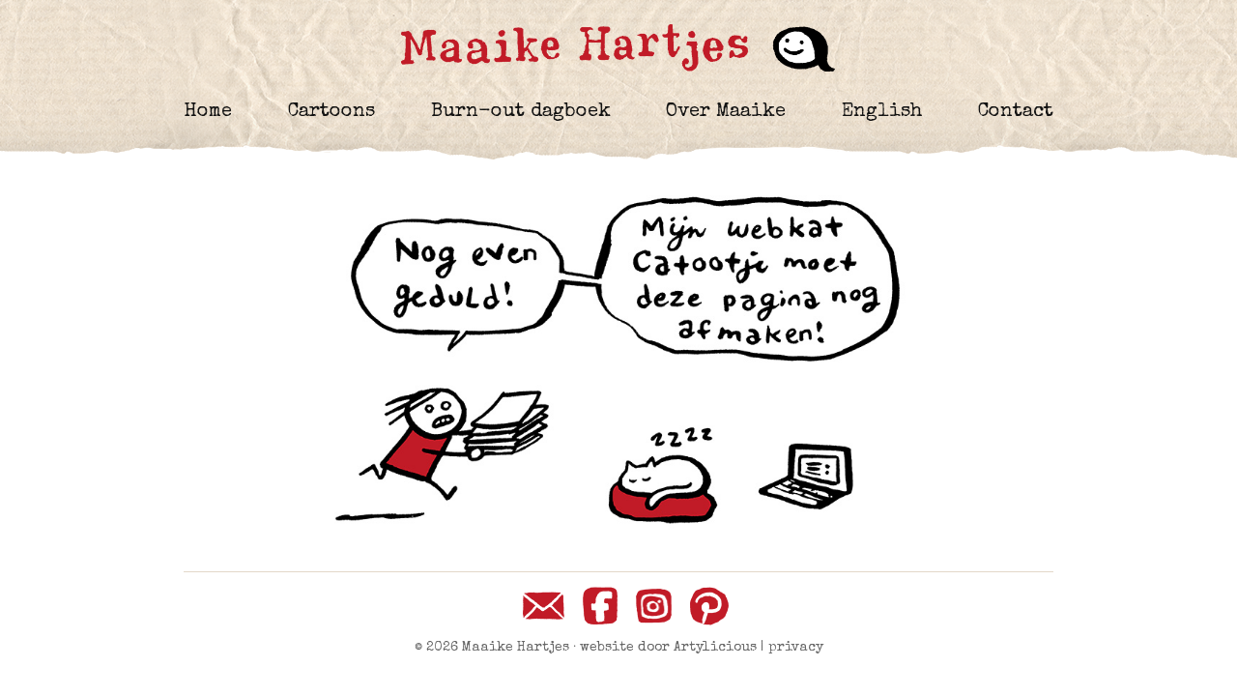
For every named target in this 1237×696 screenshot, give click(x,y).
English (882, 112)
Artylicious (715, 647)
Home (208, 112)
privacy (795, 647)
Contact (1015, 112)
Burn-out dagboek (521, 112)
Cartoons (331, 112)
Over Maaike (726, 112)
